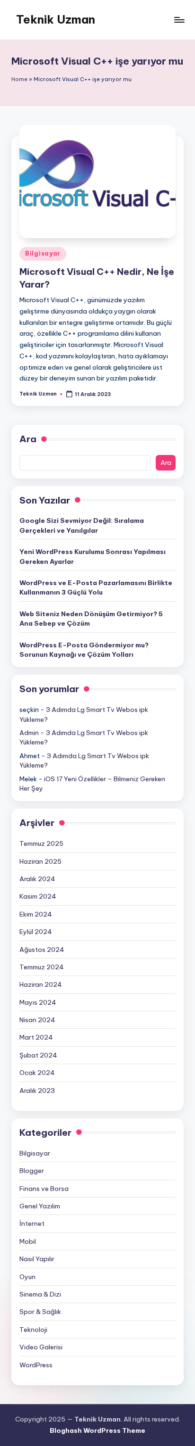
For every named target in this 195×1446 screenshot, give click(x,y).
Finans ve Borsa (44, 1188)
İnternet (31, 1223)
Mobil (27, 1241)
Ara (27, 439)
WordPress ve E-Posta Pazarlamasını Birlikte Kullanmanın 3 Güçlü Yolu (95, 587)
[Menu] (179, 19)
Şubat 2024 (38, 1055)
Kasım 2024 (37, 896)
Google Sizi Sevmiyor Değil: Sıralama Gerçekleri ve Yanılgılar (81, 525)
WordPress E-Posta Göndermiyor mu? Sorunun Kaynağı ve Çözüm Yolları (84, 650)
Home (19, 79)
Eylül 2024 (35, 931)
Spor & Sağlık (40, 1311)
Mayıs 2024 (37, 1002)
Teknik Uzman (55, 19)
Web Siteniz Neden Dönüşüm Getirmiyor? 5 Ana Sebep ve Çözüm (91, 619)
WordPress (36, 1365)
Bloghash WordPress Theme (97, 1430)
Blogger (31, 1170)
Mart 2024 (36, 1037)
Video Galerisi (40, 1347)
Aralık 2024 (37, 879)
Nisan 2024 (37, 1020)
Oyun (27, 1276)
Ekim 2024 (35, 914)
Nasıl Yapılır (36, 1259)
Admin (29, 732)
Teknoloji (33, 1329)
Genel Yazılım (39, 1206)
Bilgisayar (43, 253)
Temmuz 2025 (41, 843)
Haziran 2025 (40, 861)
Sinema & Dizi (40, 1294)
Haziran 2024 (40, 984)
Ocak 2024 (37, 1072)
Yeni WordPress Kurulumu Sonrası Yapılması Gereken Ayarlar (92, 556)
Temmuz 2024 (41, 967)
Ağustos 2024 (41, 949)
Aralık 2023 (37, 1090)
